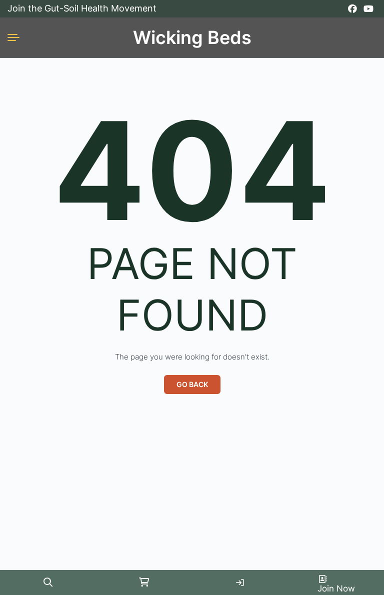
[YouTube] (368, 9)
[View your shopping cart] (144, 582)
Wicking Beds (192, 37)
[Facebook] (352, 9)
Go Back (192, 384)
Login (240, 583)
